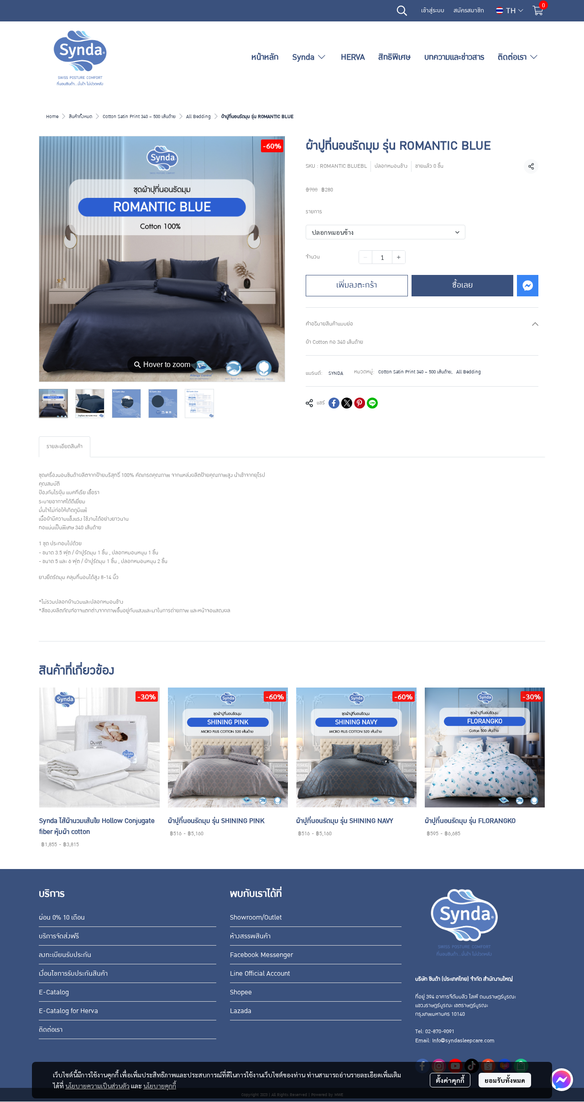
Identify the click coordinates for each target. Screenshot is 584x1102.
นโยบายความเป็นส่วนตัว (97, 1085)
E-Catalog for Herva (68, 1010)
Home (52, 116)
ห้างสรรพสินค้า (250, 936)
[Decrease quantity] (365, 257)
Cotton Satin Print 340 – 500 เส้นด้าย (139, 116)
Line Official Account (260, 973)
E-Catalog (54, 992)
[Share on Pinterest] (359, 403)
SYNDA (335, 373)
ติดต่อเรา (51, 1029)
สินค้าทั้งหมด (80, 116)
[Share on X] (346, 403)
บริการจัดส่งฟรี (59, 936)
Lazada (240, 1010)
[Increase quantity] (398, 257)
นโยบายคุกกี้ (159, 1085)
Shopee (241, 992)
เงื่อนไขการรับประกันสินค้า (73, 973)
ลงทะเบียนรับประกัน (65, 954)
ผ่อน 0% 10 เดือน (62, 917)
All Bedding (198, 116)
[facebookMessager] (562, 1080)
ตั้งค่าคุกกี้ (450, 1080)
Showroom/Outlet (256, 917)
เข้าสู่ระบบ (432, 10)
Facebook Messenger (261, 954)
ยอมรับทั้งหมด (505, 1080)
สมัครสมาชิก (469, 10)
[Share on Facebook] (333, 403)
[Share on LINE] (372, 403)
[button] (402, 10)
